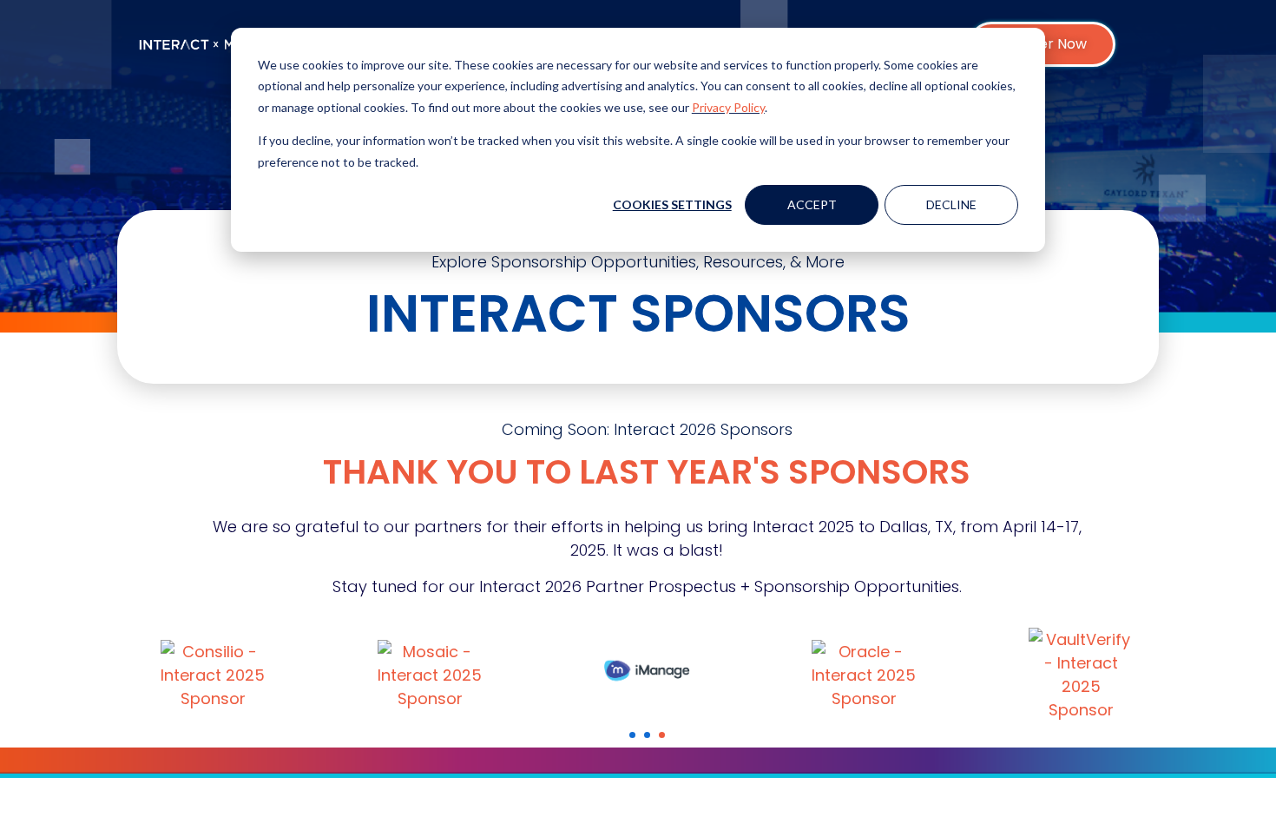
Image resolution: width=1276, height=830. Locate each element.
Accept (812, 204)
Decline (951, 204)
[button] (632, 735)
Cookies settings (672, 204)
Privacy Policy (728, 107)
